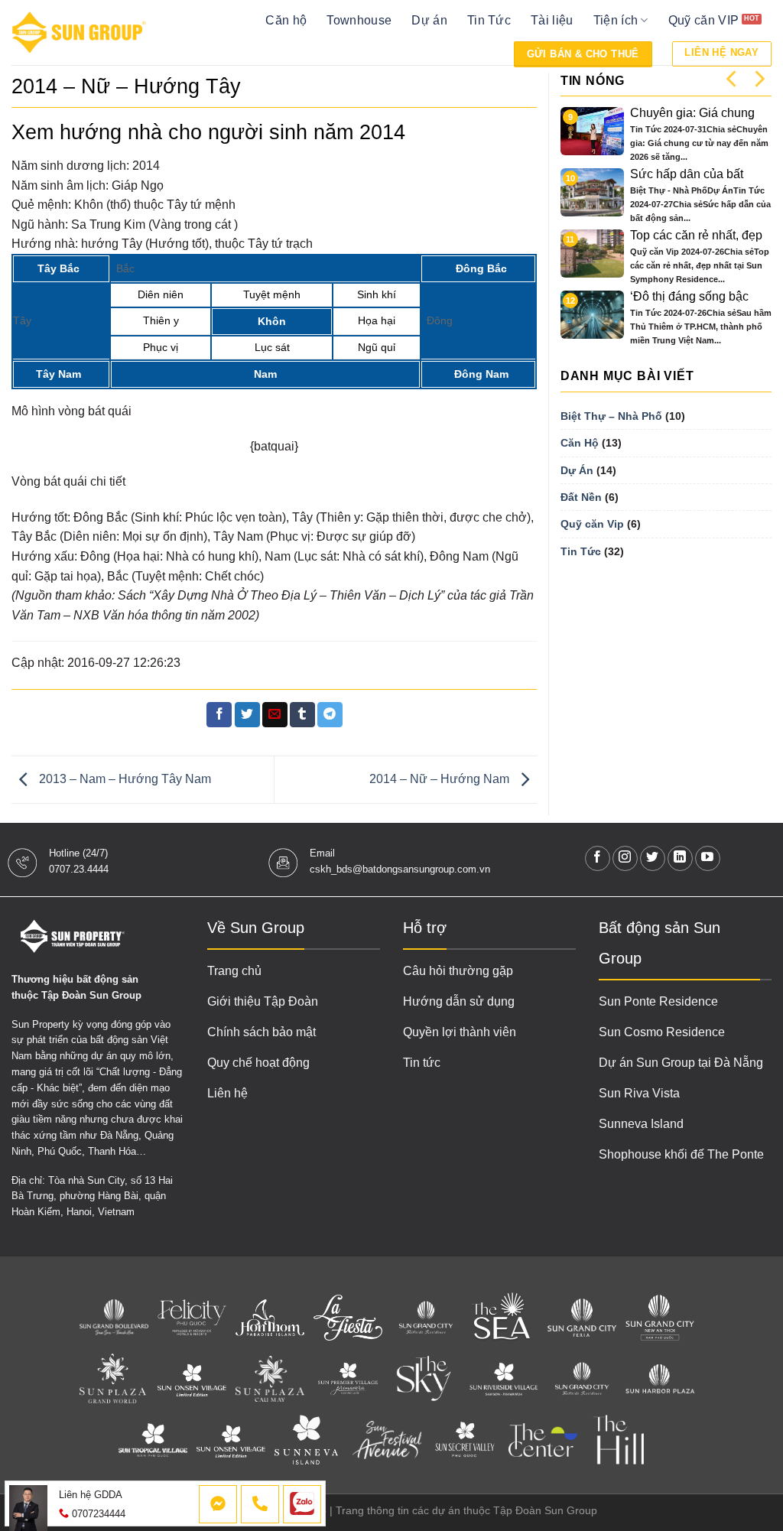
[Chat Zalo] (302, 1504)
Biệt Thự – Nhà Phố (611, 416)
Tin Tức (489, 20)
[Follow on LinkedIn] (680, 858)
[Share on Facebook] (219, 715)
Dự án (429, 20)
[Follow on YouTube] (707, 858)
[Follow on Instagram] (625, 858)
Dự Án (576, 470)
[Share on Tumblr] (302, 715)
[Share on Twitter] (247, 715)
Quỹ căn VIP (703, 20)
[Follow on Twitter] (652, 858)
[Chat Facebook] (218, 1504)
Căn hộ (286, 20)
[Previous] (732, 78)
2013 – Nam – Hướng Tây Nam (123, 778)
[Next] (758, 78)
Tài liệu (552, 20)
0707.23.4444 (79, 869)
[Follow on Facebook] (597, 858)
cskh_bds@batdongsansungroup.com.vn (400, 869)
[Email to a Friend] (275, 715)
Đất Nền (581, 497)
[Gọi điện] (260, 1504)
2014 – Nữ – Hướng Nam (440, 778)
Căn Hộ (579, 443)
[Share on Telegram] (330, 715)
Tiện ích (615, 20)
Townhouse (359, 20)
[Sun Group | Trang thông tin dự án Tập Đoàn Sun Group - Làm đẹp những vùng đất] (79, 33)
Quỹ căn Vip (592, 524)
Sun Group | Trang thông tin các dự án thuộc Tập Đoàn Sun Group (435, 1510)
